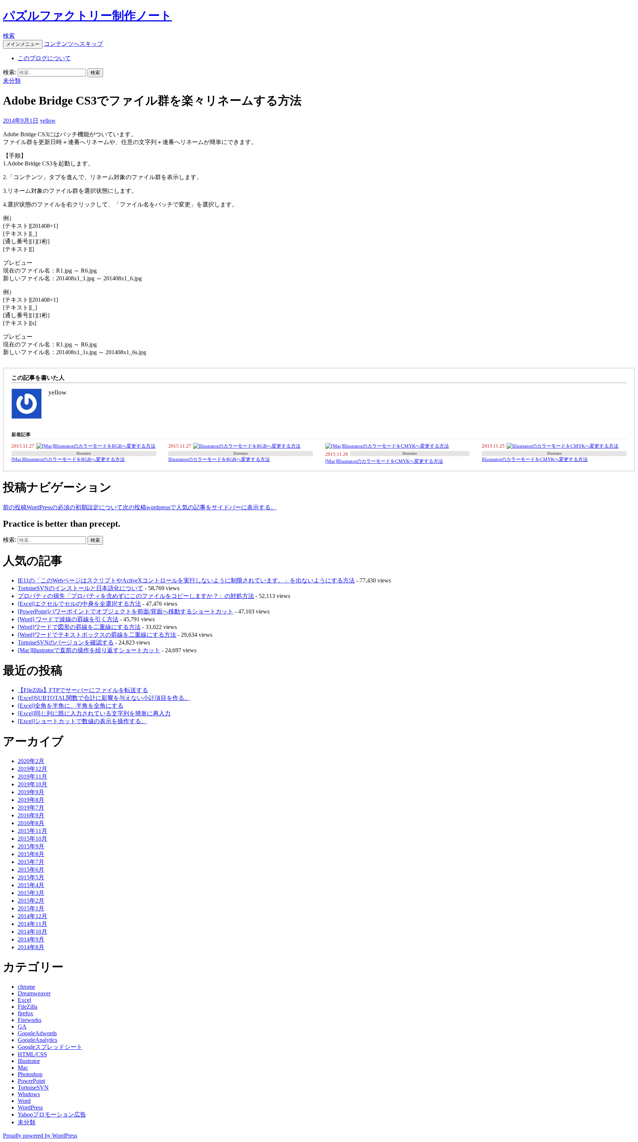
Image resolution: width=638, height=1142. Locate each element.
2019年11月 (32, 776)
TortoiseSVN (33, 1087)
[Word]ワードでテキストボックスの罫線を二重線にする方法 (97, 635)
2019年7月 (31, 807)
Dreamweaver (34, 993)
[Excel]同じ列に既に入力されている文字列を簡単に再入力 (94, 713)
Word (24, 1101)
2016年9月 (31, 815)
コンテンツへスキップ (73, 44)
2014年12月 (32, 916)
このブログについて (44, 58)
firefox (25, 1013)
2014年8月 (31, 947)
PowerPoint (31, 1081)
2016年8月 (31, 823)
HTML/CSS (32, 1054)
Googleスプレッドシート (50, 1047)
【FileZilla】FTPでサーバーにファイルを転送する (83, 690)
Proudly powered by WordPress (40, 1135)
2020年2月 (31, 761)
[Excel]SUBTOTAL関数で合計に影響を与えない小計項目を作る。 (104, 698)
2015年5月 (31, 877)
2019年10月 (32, 784)
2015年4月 (31, 885)
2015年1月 (31, 908)
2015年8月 (31, 854)
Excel (24, 1000)
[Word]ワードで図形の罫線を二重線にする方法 (79, 627)
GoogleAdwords (37, 1033)
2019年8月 (31, 800)
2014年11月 (32, 924)
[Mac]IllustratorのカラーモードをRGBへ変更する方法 (68, 459)
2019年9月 (31, 792)
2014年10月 (32, 932)
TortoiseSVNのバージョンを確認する (66, 642)
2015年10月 (32, 838)
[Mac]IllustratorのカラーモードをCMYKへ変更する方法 (384, 461)
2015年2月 (31, 900)
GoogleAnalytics (37, 1040)
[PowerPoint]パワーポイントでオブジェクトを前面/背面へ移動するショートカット (125, 611)
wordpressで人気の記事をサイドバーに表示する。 (200, 507)
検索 (9, 36)
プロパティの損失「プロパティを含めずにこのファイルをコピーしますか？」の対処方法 (136, 596)
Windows (29, 1094)
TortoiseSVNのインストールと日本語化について (80, 588)
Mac (23, 1067)
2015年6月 (31, 869)
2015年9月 (31, 846)
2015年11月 (32, 831)
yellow (48, 120)
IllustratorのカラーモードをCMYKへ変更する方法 (535, 459)
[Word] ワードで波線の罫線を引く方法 (68, 619)
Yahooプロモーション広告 (52, 1114)
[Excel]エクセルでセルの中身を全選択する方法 (79, 604)
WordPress (30, 1107)
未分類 (12, 81)
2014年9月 (31, 939)
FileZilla (27, 1006)
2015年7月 (31, 862)
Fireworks (29, 1020)
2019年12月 (32, 769)
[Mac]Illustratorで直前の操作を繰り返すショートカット (89, 650)
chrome (26, 987)
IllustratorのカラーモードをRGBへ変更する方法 (219, 459)
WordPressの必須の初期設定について (63, 507)
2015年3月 (31, 893)
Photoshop (30, 1074)
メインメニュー (23, 44)
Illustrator (83, 453)
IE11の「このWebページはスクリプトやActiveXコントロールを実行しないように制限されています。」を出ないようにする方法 (186, 580)
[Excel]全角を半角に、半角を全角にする (70, 705)
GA (22, 1026)
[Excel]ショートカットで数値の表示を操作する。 (82, 721)
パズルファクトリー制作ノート (87, 15)
